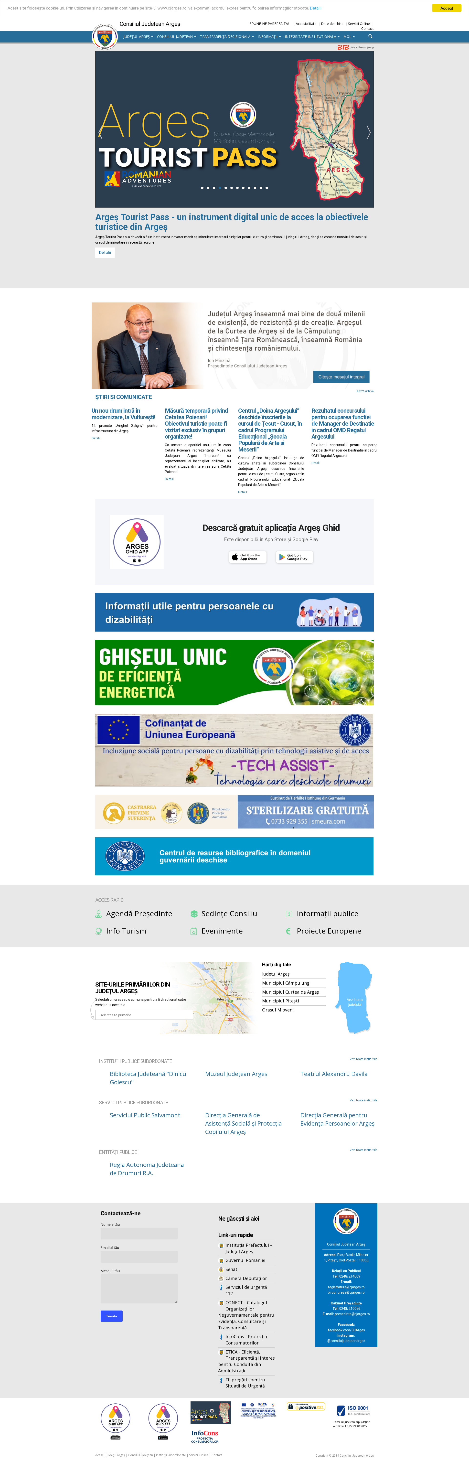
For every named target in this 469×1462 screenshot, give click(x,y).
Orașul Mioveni (278, 1010)
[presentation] (100, 132)
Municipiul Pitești (280, 1001)
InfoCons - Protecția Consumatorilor (246, 1339)
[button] (202, 187)
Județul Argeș (137, 36)
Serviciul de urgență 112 (246, 1290)
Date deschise (332, 23)
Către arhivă (365, 391)
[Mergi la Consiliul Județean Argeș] (346, 1220)
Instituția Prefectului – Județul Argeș (249, 1248)
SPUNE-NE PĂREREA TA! (269, 23)
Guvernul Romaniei (245, 1260)
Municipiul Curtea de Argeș (290, 992)
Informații (268, 36)
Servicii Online (359, 23)
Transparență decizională (225, 36)
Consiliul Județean (175, 36)
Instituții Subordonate (171, 1455)
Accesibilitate (306, 23)
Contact (367, 28)
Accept (446, 8)
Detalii (315, 8)
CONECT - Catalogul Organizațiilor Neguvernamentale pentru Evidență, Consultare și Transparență (246, 1315)
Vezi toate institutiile (363, 1059)
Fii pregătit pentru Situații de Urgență (245, 1383)
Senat (231, 1269)
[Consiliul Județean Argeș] (105, 26)
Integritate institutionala (311, 36)
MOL (347, 36)
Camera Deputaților (246, 1278)
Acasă (99, 1455)
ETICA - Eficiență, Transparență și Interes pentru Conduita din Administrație (246, 1361)
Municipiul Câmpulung (285, 983)
